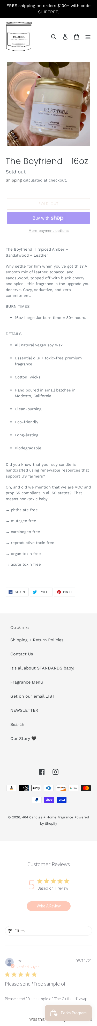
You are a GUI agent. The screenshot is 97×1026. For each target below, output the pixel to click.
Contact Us (21, 653)
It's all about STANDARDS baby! (42, 668)
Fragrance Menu (26, 682)
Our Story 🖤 (23, 738)
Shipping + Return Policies (36, 639)
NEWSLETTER (24, 710)
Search (17, 724)
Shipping (14, 180)
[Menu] (88, 36)
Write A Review (49, 905)
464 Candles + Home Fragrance (47, 817)
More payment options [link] (48, 230)
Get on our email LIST (32, 696)
